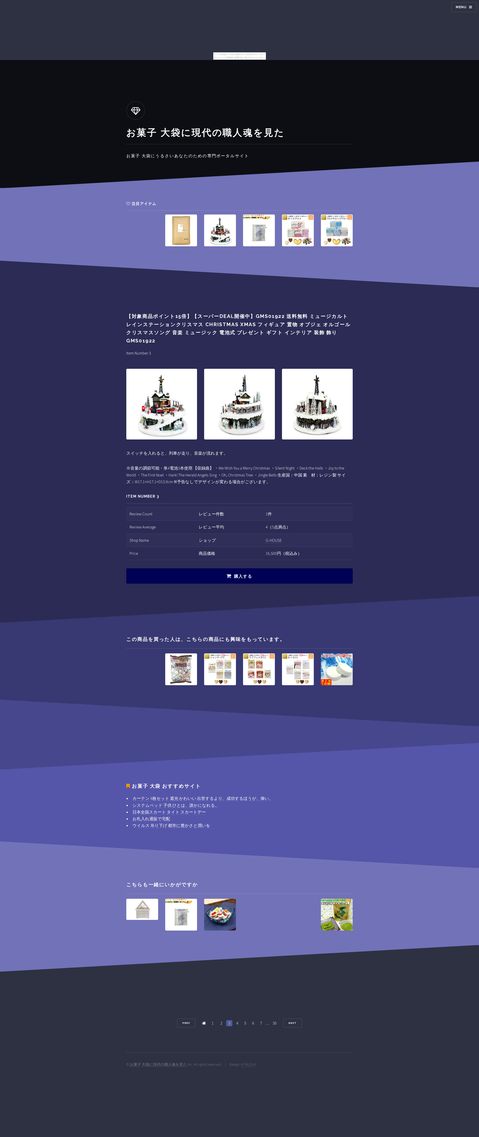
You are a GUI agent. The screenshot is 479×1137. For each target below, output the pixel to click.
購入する (243, 576)
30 (275, 1023)
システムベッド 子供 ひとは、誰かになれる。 (175, 805)
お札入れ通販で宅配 (151, 818)
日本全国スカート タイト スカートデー (169, 812)
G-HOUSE (274, 540)
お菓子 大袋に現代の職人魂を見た (158, 1064)
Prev (186, 1023)
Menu (461, 7)
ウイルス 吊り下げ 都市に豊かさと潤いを (171, 825)
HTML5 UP (249, 1064)
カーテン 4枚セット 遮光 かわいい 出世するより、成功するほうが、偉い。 (202, 798)
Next (292, 1023)
